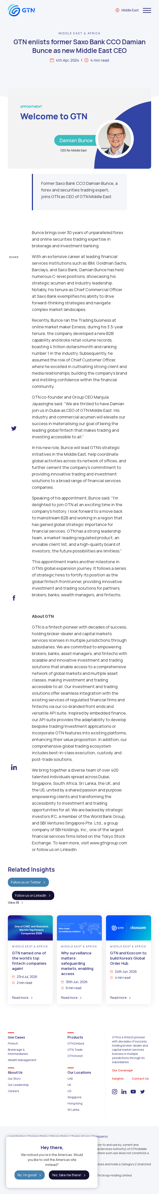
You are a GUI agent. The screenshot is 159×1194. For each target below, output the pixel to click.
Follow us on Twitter (26, 882)
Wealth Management (22, 1060)
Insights (118, 1078)
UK (69, 1085)
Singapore (74, 1097)
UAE (70, 1078)
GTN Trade (75, 1050)
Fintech (13, 1043)
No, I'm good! (27, 1175)
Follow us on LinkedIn (30, 895)
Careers (13, 1091)
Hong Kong (74, 1103)
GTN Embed (75, 1043)
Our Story (14, 1078)
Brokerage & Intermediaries (18, 1052)
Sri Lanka (73, 1110)
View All (13, 902)
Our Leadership (18, 1085)
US (69, 1091)
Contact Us (140, 1078)
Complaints (100, 1136)
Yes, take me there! (66, 1175)
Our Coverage (122, 1070)
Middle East (130, 10)
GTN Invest (75, 1056)
